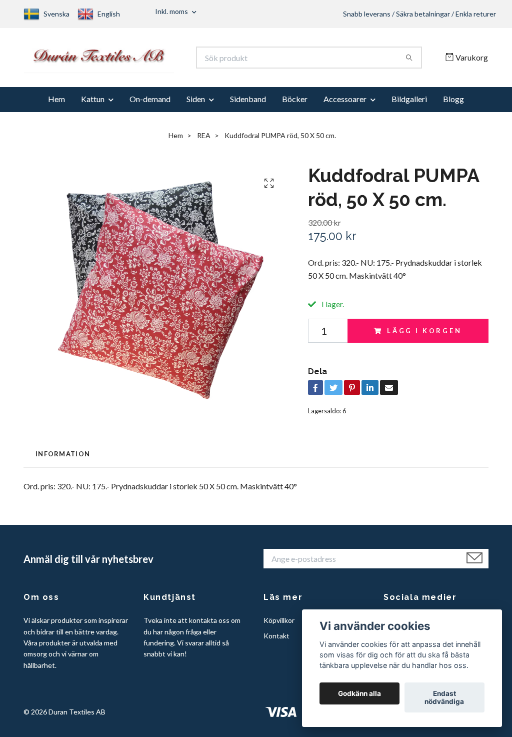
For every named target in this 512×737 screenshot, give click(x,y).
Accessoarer (345, 104)
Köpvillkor (279, 625)
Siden (195, 104)
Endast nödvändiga (444, 697)
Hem (56, 104)
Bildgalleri (409, 104)
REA (203, 140)
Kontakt (277, 640)
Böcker (295, 104)
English (109, 14)
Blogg (453, 104)
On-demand (150, 104)
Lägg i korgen (424, 335)
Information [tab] (63, 458)
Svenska (57, 14)
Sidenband (248, 104)
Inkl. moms (172, 11)
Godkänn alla (359, 693)
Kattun (92, 104)
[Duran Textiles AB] (140, 60)
